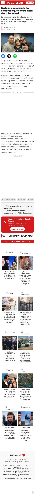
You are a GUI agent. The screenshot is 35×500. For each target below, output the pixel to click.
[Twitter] (9, 56)
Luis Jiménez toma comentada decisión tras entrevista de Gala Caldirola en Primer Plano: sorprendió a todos (25, 433)
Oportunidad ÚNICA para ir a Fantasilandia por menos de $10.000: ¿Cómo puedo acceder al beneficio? (25, 394)
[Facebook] (3, 56)
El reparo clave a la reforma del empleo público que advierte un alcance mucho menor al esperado (9, 317)
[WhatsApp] (15, 56)
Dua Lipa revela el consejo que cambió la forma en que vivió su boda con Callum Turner (9, 394)
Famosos (22, 200)
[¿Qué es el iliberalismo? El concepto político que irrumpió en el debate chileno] (9, 343)
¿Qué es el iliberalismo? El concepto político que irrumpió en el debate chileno (9, 356)
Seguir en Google (17, 229)
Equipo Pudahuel (9, 27)
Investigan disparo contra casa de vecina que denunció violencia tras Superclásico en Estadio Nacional (25, 357)
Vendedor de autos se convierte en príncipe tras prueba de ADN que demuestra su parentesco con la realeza (9, 433)
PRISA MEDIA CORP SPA (11, 466)
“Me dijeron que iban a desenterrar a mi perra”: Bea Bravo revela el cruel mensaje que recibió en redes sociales (25, 318)
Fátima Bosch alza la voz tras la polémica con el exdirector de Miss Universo (9, 275)
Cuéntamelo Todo (9, 200)
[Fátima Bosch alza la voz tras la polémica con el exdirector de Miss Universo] (9, 263)
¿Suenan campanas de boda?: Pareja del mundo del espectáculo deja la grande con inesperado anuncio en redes (25, 278)
